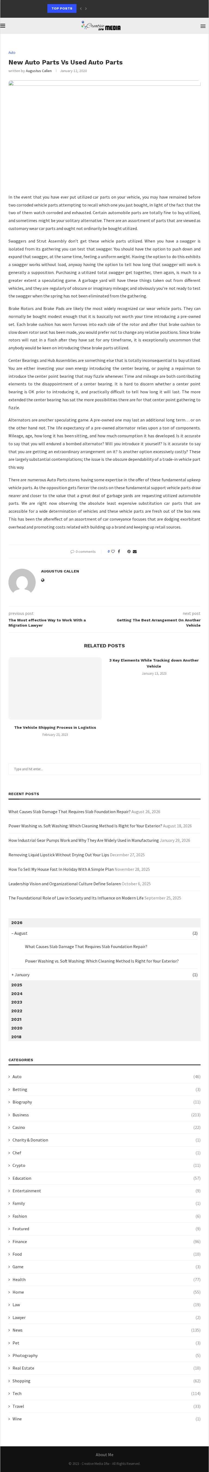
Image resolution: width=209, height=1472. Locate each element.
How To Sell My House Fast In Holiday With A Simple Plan (61, 869)
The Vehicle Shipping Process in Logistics (55, 727)
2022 (16, 1010)
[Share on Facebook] (119, 551)
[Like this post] (113, 551)
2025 (16, 984)
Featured (107, 1228)
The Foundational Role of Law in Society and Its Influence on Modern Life (76, 898)
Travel (107, 1406)
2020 (17, 1028)
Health (107, 1279)
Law (107, 1304)
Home (107, 1292)
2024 (17, 993)
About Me (104, 1454)
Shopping (107, 1380)
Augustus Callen (39, 70)
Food (107, 1254)
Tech (107, 1393)
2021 (16, 1019)
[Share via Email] (135, 551)
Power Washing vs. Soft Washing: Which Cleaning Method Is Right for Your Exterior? (85, 825)
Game (107, 1266)
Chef (107, 1152)
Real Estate (107, 1368)
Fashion (107, 1216)
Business (107, 1114)
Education (107, 1178)
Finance (107, 1241)
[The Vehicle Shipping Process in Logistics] (55, 688)
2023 (16, 1002)
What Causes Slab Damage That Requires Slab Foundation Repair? (69, 811)
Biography (107, 1102)
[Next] (86, 8)
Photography (107, 1355)
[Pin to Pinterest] (129, 551)
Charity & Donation (107, 1140)
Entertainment (107, 1190)
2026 (16, 922)
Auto (107, 1076)
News (107, 1330)
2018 (16, 1036)
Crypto (107, 1165)
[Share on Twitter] (123, 551)
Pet (107, 1343)
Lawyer (107, 1317)
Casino (107, 1127)
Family (107, 1203)
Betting (107, 1089)
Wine (107, 1418)
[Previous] (81, 8)
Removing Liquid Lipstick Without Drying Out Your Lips (58, 854)
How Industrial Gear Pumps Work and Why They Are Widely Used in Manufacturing (83, 840)
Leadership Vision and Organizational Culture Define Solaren (64, 883)
